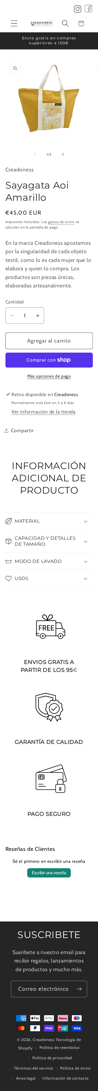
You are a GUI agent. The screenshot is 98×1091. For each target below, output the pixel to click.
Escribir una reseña (49, 872)
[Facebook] (88, 10)
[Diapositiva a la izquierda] (35, 154)
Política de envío (75, 1068)
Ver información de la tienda (43, 412)
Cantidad (14, 302)
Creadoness (43, 1039)
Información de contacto (65, 1078)
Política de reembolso (59, 1047)
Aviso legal (26, 1078)
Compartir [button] (22, 430)
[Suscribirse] (79, 989)
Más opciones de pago (49, 376)
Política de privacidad (52, 1057)
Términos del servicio (33, 1068)
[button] (14, 23)
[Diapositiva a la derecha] (63, 154)
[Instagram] (78, 10)
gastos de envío (61, 222)
